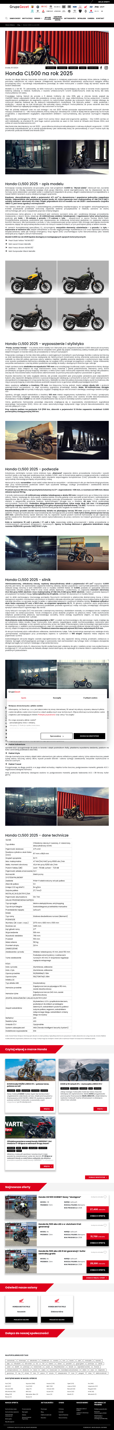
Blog (18, 25)
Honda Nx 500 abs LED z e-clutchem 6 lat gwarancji (60, 1225)
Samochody (15, 18)
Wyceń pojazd (47, 18)
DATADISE (104, 1427)
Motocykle (27, 18)
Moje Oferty (104, 2)
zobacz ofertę (97, 1216)
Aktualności (70, 18)
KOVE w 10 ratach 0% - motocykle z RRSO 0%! (81, 1084)
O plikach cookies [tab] (90, 698)
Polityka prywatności (47, 715)
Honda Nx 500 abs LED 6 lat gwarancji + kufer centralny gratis (62, 1252)
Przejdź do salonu (21, 1320)
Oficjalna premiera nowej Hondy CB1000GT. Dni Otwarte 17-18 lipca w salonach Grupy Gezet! (29, 1142)
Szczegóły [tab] (57, 698)
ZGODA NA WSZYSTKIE (89, 736)
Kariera (91, 18)
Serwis (37, 18)
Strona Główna (10, 25)
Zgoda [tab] (23, 698)
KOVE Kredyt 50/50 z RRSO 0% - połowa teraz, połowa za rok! (28, 1085)
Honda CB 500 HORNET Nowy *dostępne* (60, 1197)
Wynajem (81, 18)
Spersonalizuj (55, 736)
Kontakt (100, 18)
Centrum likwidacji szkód (57, 18)
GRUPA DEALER (95, 1427)
